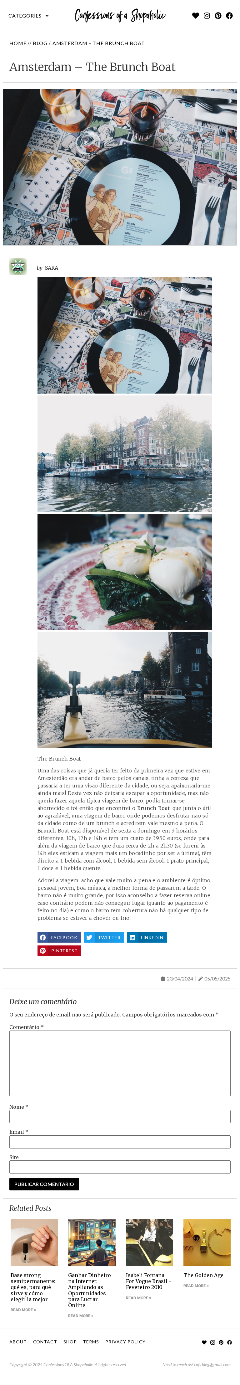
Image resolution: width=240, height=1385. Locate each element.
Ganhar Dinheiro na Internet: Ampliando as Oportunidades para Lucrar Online (89, 1290)
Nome (18, 1106)
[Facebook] (229, 15)
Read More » (23, 1309)
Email (18, 1131)
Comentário (26, 1027)
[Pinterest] (218, 15)
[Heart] (195, 15)
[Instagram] (206, 15)
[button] (29, 16)
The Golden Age (203, 1275)
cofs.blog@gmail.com (212, 1364)
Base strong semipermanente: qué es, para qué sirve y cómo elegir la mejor (33, 1287)
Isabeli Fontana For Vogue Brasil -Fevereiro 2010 (148, 1281)
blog (40, 43)
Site (14, 1157)
